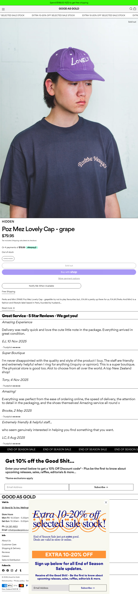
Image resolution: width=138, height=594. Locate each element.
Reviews (6, 552)
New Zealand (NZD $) (10, 589)
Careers (5, 556)
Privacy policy (19, 581)
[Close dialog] (106, 502)
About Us (6, 540)
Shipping (15, 240)
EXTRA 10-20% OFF (69, 554)
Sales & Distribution (11, 560)
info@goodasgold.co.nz (19, 530)
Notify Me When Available (41, 286)
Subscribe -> (101, 487)
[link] (69, 525)
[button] (131, 8)
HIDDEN (8, 221)
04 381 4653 (12, 526)
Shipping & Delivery (11, 548)
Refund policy (7, 581)
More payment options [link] (69, 278)
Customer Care (9, 544)
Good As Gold (13, 577)
